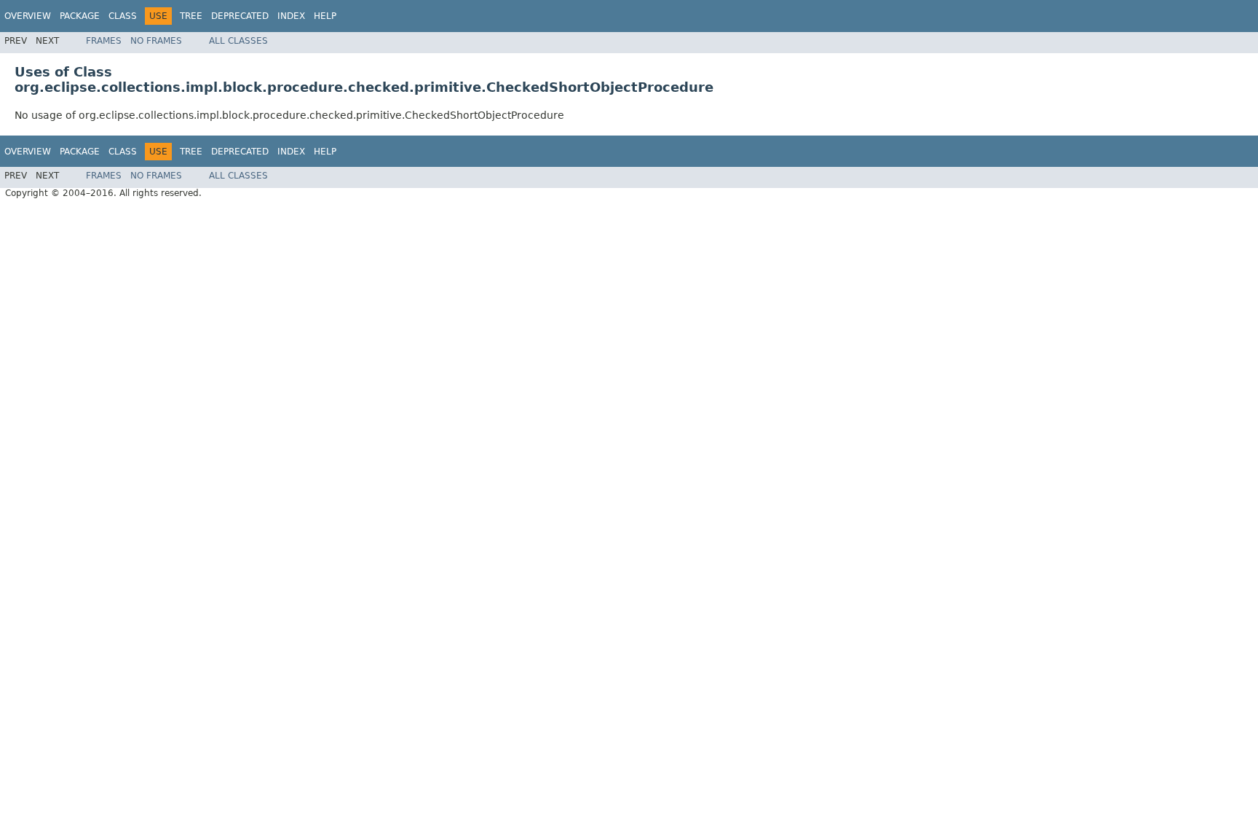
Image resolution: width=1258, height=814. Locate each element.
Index (291, 16)
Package (80, 16)
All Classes (238, 41)
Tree (191, 16)
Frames (104, 41)
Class (122, 16)
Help (325, 16)
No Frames (156, 41)
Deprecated (240, 16)
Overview (27, 16)
